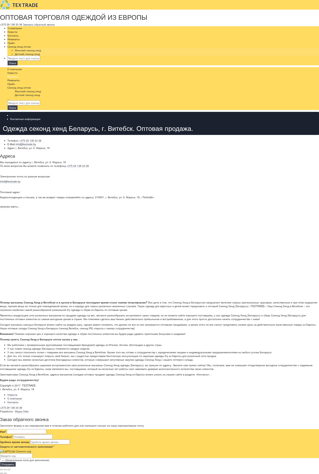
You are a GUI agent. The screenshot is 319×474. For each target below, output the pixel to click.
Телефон (6, 437)
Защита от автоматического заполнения (27, 446)
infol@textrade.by (10, 181)
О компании (14, 398)
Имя (3, 431)
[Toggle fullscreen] (5, 469)
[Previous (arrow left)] (1, 473)
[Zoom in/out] (8, 469)
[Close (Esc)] (1, 469)
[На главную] (19, 4)
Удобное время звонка (15, 442)
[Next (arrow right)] (5, 473)
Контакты (12, 402)
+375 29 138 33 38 (78, 166)
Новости (12, 394)
